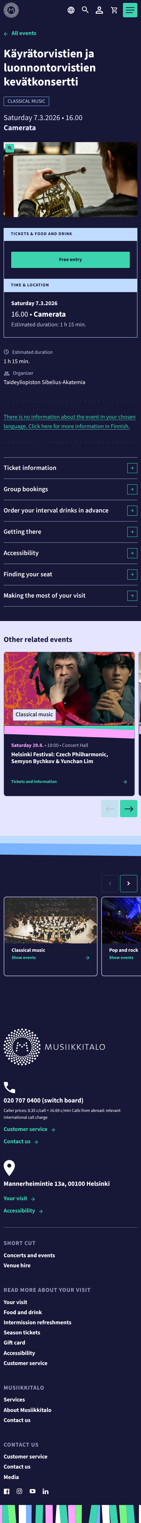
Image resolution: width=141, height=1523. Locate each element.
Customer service (25, 1129)
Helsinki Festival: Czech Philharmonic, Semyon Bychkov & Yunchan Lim (59, 758)
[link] (114, 10)
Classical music (26, 101)
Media (11, 1478)
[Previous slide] (110, 808)
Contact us (17, 1142)
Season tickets (22, 1333)
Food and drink (23, 1313)
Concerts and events (29, 1256)
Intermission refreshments (37, 1323)
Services (14, 1400)
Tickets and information (34, 782)
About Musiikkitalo (27, 1410)
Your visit (15, 1199)
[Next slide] (128, 808)
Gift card (14, 1343)
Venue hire (17, 1266)
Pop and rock (123, 950)
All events (24, 34)
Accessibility (19, 1211)
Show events (24, 958)
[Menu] (130, 10)
